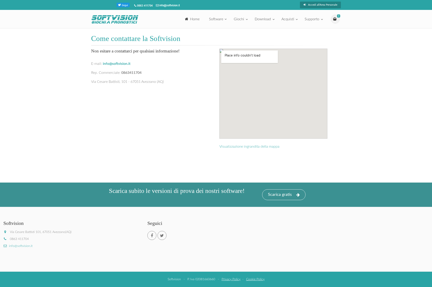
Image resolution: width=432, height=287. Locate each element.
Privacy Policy (231, 279)
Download (263, 19)
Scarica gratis (280, 195)
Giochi (239, 19)
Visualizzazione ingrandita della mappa (249, 146)
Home (195, 19)
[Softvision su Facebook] (151, 235)
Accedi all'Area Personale (322, 4)
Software (216, 19)
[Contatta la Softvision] (167, 5)
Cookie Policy (255, 279)
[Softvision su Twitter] (162, 235)
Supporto (312, 19)
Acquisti (287, 19)
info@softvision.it (21, 246)
